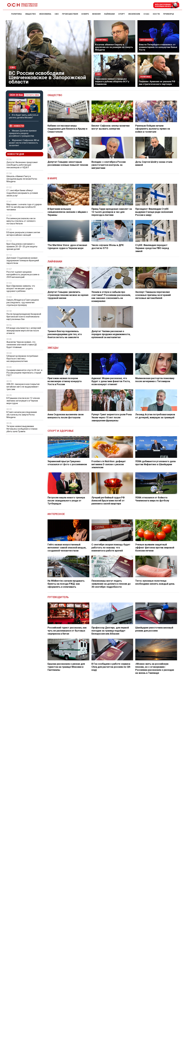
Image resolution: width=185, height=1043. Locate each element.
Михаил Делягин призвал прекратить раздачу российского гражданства (23, 133)
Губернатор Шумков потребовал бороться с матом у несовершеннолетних (22, 358)
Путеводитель (58, 597)
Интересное (56, 514)
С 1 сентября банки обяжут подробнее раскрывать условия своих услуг (22, 193)
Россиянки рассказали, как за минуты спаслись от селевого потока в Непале (21, 221)
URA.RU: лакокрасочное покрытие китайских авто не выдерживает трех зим (23, 386)
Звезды (53, 347)
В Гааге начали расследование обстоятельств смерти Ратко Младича (22, 414)
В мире (52, 178)
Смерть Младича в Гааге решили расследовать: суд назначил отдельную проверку (23, 302)
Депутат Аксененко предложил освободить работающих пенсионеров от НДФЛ (22, 165)
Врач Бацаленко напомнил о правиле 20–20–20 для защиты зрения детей (22, 246)
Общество (55, 95)
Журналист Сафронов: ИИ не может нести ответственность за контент (24, 143)
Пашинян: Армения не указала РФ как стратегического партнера (157, 82)
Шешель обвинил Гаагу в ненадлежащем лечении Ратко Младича (22, 179)
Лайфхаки (55, 261)
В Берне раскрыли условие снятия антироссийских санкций (23, 233)
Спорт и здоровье (61, 430)
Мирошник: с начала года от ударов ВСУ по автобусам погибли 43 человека (24, 207)
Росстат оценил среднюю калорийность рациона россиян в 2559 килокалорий (23, 274)
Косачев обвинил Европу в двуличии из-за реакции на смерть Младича (114, 47)
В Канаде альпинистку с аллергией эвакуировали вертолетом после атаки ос (24, 330)
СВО (12, 67)
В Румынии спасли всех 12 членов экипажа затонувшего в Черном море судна (23, 400)
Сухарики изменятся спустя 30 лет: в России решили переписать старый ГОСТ (24, 372)
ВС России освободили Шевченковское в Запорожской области (47, 77)
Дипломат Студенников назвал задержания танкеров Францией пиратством (23, 260)
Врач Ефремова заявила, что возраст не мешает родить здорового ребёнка (21, 288)
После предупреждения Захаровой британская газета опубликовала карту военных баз (24, 316)
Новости (19, 126)
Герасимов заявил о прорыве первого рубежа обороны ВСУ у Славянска (112, 81)
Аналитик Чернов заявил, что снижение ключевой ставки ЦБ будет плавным (22, 344)
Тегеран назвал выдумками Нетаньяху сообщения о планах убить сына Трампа (22, 429)
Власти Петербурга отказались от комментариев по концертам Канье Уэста (158, 47)
